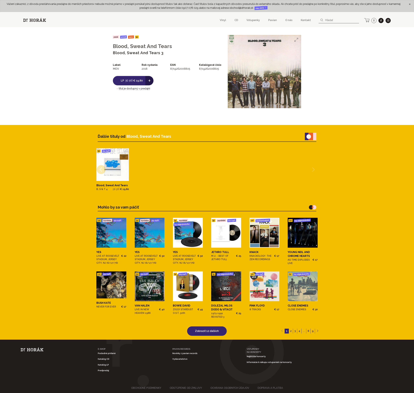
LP (137, 37)
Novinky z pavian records (184, 353)
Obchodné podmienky (146, 387)
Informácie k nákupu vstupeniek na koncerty (269, 362)
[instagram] (388, 20)
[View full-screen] (296, 40)
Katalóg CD (103, 359)
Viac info (260, 8)
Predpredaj (103, 370)
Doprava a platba (270, 387)
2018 (123, 37)
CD (236, 20)
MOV (131, 37)
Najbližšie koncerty (256, 356)
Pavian (272, 20)
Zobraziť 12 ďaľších (207, 331)
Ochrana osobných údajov (229, 387)
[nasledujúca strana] (317, 331)
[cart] (366, 19)
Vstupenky (253, 20)
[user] (373, 20)
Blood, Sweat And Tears (142, 46)
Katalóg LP (103, 365)
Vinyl (223, 20)
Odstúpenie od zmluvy (186, 387)
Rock (116, 37)
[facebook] (381, 20)
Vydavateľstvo (179, 359)
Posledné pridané (107, 353)
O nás (288, 20)
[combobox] (339, 20)
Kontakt (306, 20)
